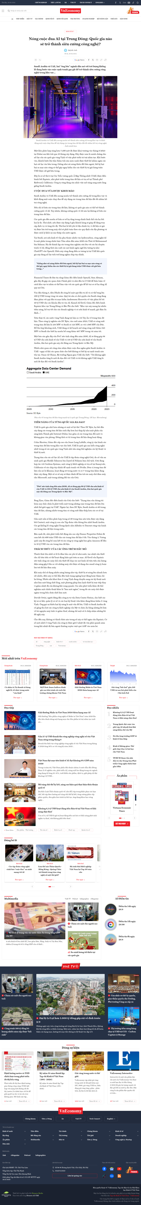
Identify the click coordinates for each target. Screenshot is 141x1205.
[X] (120, 2)
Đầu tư (29, 19)
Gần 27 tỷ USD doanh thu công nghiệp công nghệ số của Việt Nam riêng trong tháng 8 (66, 738)
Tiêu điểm (20, 19)
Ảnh (4, 1155)
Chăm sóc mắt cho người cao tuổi (82, 925)
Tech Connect (86, 2)
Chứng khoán (41, 2)
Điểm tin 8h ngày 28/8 (127, 938)
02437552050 (60, 1171)
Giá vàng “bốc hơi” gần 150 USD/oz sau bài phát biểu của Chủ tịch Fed (123, 690)
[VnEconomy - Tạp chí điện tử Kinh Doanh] (70, 1110)
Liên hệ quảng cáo (75, 1176)
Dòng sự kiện (70, 1047)
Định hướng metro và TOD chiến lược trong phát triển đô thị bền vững (16, 1076)
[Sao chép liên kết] (101, 60)
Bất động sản (102, 19)
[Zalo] (124, 2)
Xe (65, 2)
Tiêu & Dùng (56, 2)
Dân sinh (123, 19)
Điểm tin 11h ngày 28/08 (127, 923)
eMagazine (95, 899)
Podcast (75, 899)
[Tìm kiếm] (9, 10)
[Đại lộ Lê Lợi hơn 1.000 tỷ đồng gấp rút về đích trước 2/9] (70, 994)
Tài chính (39, 19)
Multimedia (11, 899)
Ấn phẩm (122, 776)
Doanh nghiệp (88, 19)
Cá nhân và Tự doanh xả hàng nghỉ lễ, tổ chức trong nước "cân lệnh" (17, 690)
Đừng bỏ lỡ (10, 840)
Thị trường (75, 19)
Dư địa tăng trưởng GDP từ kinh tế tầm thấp (125, 737)
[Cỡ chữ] (40, 60)
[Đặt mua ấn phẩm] (133, 10)
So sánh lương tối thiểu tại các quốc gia (81, 954)
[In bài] (35, 60)
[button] (50, 886)
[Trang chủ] (12, 19)
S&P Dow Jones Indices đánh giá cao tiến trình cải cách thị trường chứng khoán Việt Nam (53, 690)
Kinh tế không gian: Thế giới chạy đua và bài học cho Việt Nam (123, 749)
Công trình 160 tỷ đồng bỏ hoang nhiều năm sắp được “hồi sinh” (16, 1032)
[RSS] (119, 1176)
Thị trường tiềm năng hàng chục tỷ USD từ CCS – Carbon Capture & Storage (122, 1032)
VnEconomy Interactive (121, 1073)
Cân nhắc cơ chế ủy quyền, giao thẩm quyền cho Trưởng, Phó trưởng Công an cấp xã (122, 999)
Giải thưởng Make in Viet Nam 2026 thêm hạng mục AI (64, 713)
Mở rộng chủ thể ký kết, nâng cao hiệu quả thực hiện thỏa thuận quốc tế (68, 786)
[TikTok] (133, 2)
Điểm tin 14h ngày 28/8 (127, 908)
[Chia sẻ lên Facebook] (88, 60)
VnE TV (73, 2)
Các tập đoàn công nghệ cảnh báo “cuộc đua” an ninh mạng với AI (19, 869)
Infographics (84, 899)
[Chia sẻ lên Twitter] (93, 60)
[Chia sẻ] (105, 60)
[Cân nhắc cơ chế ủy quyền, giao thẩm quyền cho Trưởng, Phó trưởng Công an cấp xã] (123, 983)
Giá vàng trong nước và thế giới (87, 1075)
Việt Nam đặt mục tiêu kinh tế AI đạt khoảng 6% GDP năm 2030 (66, 762)
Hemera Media (37, 1193)
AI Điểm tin (122, 899)
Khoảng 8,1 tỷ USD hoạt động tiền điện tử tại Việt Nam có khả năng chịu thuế (67, 810)
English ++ (100, 2)
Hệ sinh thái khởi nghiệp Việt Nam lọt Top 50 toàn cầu (81, 869)
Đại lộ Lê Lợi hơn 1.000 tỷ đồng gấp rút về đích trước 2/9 (68, 1020)
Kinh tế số (50, 19)
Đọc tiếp (9, 708)
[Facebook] (115, 2)
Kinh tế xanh (62, 19)
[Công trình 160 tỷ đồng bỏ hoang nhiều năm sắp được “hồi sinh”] (17, 1016)
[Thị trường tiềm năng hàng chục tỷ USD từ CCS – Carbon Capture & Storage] (123, 1016)
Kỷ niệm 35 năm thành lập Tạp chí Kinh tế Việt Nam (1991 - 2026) (52, 1076)
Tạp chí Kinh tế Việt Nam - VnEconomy (124, 1196)
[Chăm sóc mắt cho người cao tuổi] (17, 983)
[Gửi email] (97, 60)
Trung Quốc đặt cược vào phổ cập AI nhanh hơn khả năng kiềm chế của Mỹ (124, 727)
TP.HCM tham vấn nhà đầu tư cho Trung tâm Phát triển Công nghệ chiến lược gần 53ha (124, 762)
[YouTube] (129, 2)
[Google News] (137, 2)
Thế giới (114, 19)
